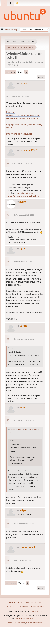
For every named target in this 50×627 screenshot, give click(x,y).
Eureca (23, 83)
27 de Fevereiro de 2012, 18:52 (23, 420)
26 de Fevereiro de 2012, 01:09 (23, 163)
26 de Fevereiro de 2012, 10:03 (23, 215)
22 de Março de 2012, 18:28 (22, 560)
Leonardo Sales (28, 547)
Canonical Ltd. (31, 618)
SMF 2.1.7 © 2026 (16, 622)
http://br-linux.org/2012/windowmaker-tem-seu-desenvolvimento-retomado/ (23, 115)
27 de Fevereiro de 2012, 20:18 (23, 523)
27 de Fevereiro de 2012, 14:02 (23, 339)
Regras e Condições (20, 606)
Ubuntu (18, 618)
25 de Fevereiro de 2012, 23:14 (17, 97)
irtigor (23, 510)
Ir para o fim (10, 72)
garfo (22, 201)
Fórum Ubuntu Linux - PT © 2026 (25, 602)
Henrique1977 (28, 150)
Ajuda (8, 606)
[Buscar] (31, 30)
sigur (22, 248)
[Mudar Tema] (17, 3)
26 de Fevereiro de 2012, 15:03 (23, 261)
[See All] (8, 41)
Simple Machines (34, 622)
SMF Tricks (36, 611)
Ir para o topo (11, 583)
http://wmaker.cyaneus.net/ (19, 133)
